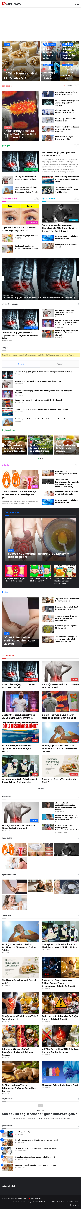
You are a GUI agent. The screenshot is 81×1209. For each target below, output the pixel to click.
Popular (60, 364)
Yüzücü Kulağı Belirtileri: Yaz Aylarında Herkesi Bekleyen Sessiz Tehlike (41, 409)
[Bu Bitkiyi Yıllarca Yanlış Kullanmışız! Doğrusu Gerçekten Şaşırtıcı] (20, 1072)
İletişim (35, 1202)
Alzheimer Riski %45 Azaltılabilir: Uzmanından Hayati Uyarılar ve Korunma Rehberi (65, 806)
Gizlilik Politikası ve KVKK (47, 1202)
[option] (40, 61)
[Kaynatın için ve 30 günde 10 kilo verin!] (48, 629)
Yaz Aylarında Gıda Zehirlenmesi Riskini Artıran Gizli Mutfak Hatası (59, 946)
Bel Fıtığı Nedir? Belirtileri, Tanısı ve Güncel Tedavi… (25, 178)
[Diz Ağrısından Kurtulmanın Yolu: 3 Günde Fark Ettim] (20, 1003)
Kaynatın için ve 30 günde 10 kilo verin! (66, 626)
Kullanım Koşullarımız (72, 1202)
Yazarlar (23, 1202)
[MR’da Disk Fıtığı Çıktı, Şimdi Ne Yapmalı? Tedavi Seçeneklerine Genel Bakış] (7, 375)
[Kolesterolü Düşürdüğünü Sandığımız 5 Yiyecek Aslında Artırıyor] (20, 1036)
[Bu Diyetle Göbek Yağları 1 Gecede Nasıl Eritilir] (16, 571)
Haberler (69, 85)
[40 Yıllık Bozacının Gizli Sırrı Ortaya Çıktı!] (21, 61)
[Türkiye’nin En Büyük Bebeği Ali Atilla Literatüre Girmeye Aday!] (48, 129)
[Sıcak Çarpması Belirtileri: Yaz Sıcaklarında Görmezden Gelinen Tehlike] (7, 190)
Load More (40, 788)
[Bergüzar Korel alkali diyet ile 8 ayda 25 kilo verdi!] (48, 609)
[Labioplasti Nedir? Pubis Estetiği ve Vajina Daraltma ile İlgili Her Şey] (14, 849)
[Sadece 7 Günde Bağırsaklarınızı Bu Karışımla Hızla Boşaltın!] (40, 539)
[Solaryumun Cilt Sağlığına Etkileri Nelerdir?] (48, 238)
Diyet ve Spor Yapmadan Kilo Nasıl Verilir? (40, 579)
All (64, 85)
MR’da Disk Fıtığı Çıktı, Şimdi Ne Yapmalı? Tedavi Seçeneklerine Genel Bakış (20, 335)
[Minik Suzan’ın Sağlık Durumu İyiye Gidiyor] (48, 138)
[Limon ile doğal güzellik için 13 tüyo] (7, 238)
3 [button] (42, 458)
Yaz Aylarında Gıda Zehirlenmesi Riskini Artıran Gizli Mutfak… (66, 189)
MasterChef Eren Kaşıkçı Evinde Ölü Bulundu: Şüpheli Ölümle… (18, 716)
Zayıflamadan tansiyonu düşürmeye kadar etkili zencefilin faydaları (66, 639)
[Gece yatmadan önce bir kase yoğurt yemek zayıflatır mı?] (48, 618)
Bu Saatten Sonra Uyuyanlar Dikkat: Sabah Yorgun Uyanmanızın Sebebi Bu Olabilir (59, 983)
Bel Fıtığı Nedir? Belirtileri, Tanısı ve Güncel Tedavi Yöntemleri (32, 297)
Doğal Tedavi (48, 65)
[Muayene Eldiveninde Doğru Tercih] (60, 1072)
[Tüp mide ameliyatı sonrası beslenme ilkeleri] (48, 600)
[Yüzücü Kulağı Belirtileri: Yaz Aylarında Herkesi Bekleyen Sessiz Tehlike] (48, 180)
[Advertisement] (40, 24)
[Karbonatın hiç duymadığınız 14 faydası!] (48, 473)
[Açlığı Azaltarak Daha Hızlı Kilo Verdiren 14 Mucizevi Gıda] (65, 571)
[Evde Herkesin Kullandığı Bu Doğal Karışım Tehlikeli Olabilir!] (60, 1003)
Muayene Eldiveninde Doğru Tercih (60, 1085)
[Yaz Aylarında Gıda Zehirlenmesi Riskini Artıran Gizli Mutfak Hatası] (48, 190)
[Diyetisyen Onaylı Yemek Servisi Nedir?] (20, 967)
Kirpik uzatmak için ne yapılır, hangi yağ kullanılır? (26, 247)
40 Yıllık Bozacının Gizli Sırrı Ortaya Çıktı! (21, 75)
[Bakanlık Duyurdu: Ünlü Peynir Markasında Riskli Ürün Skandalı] (20, 116)
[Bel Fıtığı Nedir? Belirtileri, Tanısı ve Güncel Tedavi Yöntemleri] (7, 180)
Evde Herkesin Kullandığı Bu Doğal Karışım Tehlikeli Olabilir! (60, 1018)
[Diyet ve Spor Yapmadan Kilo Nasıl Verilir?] (40, 571)
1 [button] (38, 458)
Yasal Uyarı (60, 1202)
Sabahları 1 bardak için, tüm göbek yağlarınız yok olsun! (36, 1165)
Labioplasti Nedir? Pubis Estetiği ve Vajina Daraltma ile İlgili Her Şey (19, 494)
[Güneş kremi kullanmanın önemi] (48, 246)
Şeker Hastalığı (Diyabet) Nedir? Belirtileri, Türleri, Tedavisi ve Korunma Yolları (49, 46)
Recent (21, 364)
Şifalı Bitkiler (9, 439)
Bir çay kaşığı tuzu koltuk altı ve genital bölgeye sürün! (35, 1157)
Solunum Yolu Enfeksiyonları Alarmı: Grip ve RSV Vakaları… (67, 103)
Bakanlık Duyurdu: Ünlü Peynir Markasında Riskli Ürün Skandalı (66, 333)
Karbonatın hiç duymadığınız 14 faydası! (66, 472)
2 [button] (40, 458)
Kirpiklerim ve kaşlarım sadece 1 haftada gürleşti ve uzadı (19, 229)
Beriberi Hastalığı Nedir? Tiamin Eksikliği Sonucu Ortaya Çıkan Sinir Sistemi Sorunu (67, 817)
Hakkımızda (16, 1202)
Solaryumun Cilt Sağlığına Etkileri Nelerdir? (66, 237)
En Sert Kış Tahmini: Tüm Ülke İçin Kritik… (65, 119)
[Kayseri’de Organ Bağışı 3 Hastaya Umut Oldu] (48, 94)
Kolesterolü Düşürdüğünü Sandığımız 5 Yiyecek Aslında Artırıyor (17, 1052)
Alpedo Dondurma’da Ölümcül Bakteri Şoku (64, 111)
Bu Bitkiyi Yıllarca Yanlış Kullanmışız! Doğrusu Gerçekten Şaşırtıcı (14, 449)
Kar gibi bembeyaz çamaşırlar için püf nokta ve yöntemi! (36, 1148)
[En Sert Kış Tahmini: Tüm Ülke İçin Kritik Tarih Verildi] (48, 120)
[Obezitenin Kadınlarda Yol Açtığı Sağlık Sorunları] (48, 493)
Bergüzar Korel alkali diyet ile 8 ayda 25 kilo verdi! (66, 608)
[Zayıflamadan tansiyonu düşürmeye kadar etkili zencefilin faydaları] (48, 639)
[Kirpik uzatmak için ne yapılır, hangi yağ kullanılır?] (7, 249)
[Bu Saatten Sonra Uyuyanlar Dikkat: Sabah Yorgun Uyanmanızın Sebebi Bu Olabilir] (60, 967)
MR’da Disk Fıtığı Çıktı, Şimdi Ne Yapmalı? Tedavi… (58, 154)
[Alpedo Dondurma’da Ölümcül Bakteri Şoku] (48, 112)
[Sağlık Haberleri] (12, 3)
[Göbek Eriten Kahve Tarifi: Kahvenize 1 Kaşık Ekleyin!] (20, 622)
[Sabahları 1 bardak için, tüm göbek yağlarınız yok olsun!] (7, 1167)
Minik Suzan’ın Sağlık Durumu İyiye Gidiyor (64, 137)
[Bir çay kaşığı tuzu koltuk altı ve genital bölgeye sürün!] (7, 1159)
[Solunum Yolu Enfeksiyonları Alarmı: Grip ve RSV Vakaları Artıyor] (48, 102)
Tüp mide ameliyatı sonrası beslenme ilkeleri (67, 599)
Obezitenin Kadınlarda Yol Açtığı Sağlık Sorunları (66, 492)
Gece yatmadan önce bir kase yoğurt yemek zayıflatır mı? (66, 618)
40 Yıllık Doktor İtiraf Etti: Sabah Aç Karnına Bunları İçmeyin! (60, 1051)
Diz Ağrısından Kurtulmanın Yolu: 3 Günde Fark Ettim (20, 1018)
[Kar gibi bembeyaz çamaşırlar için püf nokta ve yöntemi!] (7, 1151)
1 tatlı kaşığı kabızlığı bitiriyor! (49, 75)
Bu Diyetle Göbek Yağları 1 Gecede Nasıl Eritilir (15, 579)
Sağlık (7, 44)
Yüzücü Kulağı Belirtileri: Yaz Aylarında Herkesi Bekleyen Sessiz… (67, 179)
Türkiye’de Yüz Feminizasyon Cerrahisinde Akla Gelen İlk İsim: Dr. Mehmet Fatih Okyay (59, 228)
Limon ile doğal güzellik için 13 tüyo (26, 236)
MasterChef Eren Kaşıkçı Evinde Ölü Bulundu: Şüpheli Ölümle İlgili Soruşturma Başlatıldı (67, 322)
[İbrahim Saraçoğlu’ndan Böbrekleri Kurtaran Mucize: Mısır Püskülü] (40, 445)
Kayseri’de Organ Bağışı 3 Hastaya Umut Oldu (66, 93)
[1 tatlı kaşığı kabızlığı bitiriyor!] (7, 1134)
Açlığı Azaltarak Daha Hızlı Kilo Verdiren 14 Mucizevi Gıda (63, 580)
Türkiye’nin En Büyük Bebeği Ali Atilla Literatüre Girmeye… (67, 129)
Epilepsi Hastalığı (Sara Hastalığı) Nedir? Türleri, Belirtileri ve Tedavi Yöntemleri (67, 827)
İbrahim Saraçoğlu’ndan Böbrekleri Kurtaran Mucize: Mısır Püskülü (71, 50)
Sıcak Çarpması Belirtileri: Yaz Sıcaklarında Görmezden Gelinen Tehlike (26, 189)
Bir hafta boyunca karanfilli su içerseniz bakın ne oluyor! (36, 1140)
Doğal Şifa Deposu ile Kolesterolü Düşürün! (66, 448)
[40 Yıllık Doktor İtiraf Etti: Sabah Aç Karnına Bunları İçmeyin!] (60, 1036)
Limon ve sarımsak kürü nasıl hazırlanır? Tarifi (68, 72)
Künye (30, 1202)
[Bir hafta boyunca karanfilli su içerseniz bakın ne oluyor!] (7, 1142)
